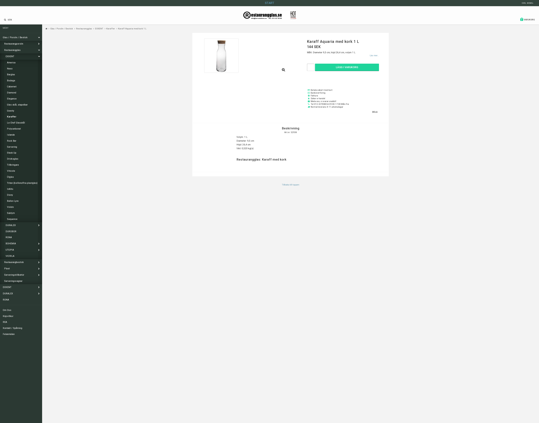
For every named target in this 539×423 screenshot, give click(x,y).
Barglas (11, 74)
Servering (12, 147)
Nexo (9, 68)
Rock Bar (11, 141)
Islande (11, 134)
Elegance (12, 98)
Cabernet (11, 86)
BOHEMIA (11, 243)
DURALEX (11, 225)
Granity (10, 110)
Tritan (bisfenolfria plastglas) (22, 183)
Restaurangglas (12, 50)
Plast (7, 268)
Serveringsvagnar (13, 281)
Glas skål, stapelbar (17, 104)
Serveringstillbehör (14, 275)
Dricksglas (12, 158)
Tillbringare (13, 165)
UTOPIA (10, 250)
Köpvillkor (8, 316)
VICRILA (10, 256)
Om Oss (7, 310)
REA (5, 322)
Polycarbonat (14, 128)
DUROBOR (11, 231)
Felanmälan (9, 334)
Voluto (10, 207)
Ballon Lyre (13, 201)
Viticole (11, 171)
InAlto (10, 189)
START (269, 3)
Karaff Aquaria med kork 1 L (132, 29)
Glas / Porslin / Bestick (15, 37)
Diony (10, 195)
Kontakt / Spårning (12, 328)
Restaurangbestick (14, 262)
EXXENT (10, 56)
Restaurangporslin (13, 43)
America (11, 62)
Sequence (12, 219)
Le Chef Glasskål (16, 122)
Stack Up (11, 152)
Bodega (11, 80)
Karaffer (11, 116)
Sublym (11, 213)
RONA (9, 237)
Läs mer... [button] (374, 55)
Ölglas (10, 177)
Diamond (11, 92)
